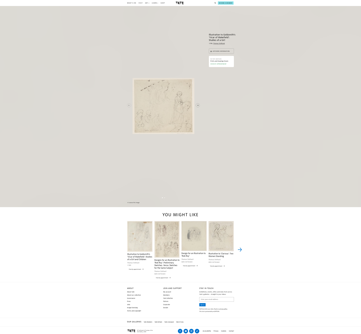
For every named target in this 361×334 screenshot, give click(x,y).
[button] (214, 3)
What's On (131, 3)
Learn (154, 3)
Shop (163, 3)
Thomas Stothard (219, 43)
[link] (133, 329)
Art (146, 3)
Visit (141, 3)
